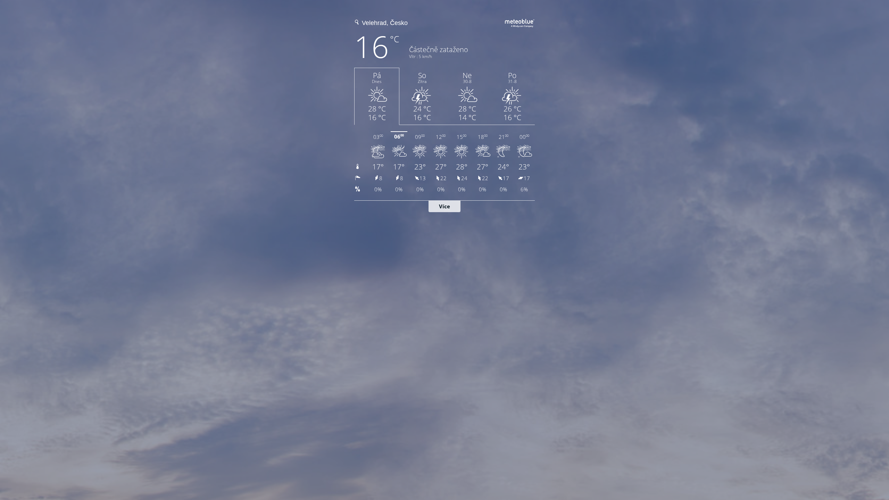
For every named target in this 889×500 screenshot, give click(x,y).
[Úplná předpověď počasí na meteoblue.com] (520, 22)
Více (444, 206)
